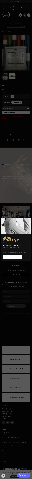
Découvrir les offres (13, 256)
